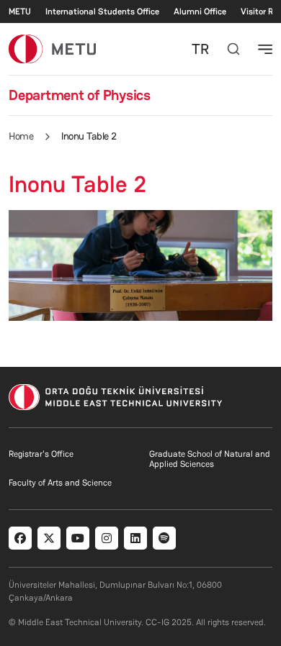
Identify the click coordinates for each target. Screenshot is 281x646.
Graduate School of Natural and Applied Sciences (209, 459)
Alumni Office (200, 11)
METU (20, 11)
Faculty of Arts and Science (60, 482)
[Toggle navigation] (265, 49)
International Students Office (102, 11)
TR (200, 49)
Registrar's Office (41, 454)
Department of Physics (80, 95)
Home (21, 135)
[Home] (52, 48)
